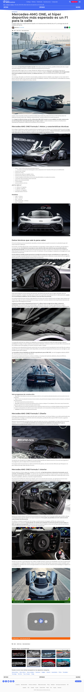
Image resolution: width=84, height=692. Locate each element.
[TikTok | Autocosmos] (13, 681)
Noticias (34, 1)
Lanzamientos (54, 672)
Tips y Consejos (26, 674)
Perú (51, 687)
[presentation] (41, 584)
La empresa (18, 684)
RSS (67, 684)
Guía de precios (47, 1)
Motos (60, 672)
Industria (48, 672)
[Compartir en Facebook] (65, 27)
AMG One (18, 30)
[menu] (80, 2)
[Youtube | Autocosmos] (8, 681)
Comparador (55, 1)
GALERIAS (78, 7)
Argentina (24, 687)
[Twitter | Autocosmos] (6, 681)
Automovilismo (15, 672)
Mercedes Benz (25, 30)
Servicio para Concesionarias (61, 684)
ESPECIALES (42, 7)
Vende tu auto (74, 1)
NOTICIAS (6, 7)
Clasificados (39, 1)
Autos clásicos (23, 672)
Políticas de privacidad (42, 684)
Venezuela (59, 687)
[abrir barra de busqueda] (70, 2)
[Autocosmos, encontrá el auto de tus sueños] (9, 2)
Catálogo (28, 1)
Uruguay (54, 687)
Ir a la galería (67, 602)
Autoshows (38, 672)
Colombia (32, 687)
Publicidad (53, 684)
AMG (15, 30)
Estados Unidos (42, 687)
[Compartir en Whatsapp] (69, 27)
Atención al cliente (24, 684)
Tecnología (14, 674)
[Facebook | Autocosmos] (3, 681)
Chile (28, 687)
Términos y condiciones (33, 684)
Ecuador (36, 687)
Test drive (20, 674)
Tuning (32, 674)
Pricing (48, 684)
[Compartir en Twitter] (67, 27)
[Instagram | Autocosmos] (11, 681)
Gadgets (43, 672)
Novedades (14, 11)
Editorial (8, 4)
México (47, 687)
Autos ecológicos (30, 672)
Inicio (4, 4)
